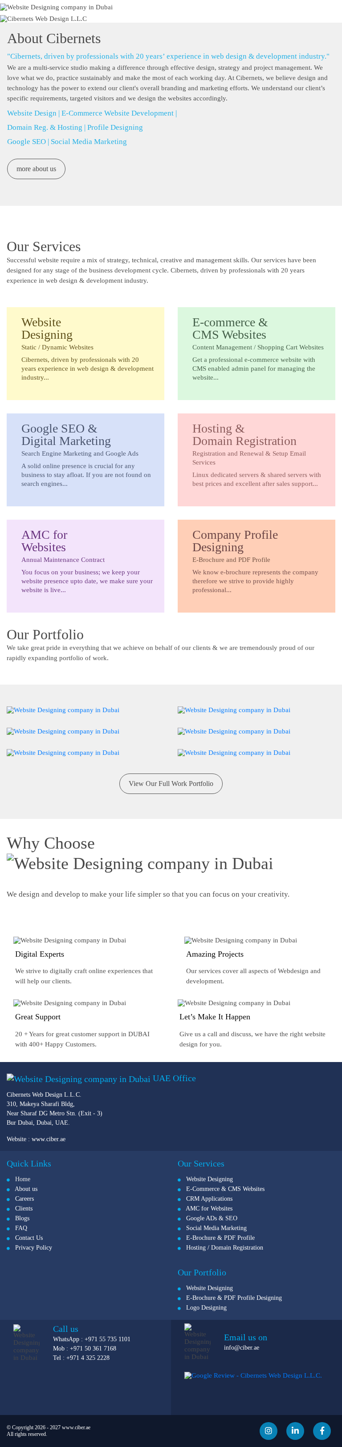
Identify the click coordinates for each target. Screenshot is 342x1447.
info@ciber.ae (241, 1347)
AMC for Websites (206, 1208)
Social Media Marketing (214, 1228)
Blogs (19, 1218)
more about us (36, 168)
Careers (22, 1198)
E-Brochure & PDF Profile (218, 1238)
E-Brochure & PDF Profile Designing (231, 1298)
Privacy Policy (31, 1247)
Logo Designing (204, 1307)
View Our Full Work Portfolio (171, 783)
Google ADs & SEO (209, 1218)
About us (23, 1189)
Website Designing (207, 1179)
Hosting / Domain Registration (222, 1247)
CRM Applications (206, 1198)
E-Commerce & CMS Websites (223, 1189)
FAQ (18, 1228)
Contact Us (26, 1238)
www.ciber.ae (48, 1139)
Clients (21, 1208)
